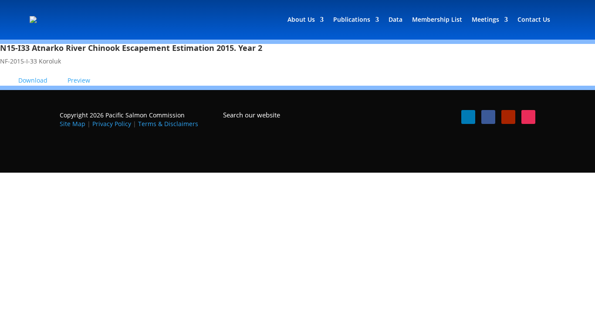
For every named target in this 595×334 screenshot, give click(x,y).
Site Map (72, 124)
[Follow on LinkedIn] (468, 117)
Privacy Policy (111, 124)
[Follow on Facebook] (488, 117)
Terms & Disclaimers (168, 124)
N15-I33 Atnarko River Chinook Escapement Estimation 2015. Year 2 (131, 48)
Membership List (437, 19)
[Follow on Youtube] (508, 117)
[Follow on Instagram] (528, 117)
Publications (351, 19)
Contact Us (533, 19)
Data (395, 19)
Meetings (485, 19)
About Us (301, 19)
